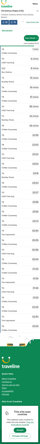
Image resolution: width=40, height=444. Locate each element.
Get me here (7, 30)
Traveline (6, 4)
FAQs (4, 388)
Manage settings (20, 436)
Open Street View (32, 22)
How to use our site (10, 385)
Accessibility (7, 391)
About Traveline (9, 379)
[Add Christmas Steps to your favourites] (37, 10)
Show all (23, 21)
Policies (5, 394)
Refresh (18, 38)
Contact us (7, 382)
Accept (20, 430)
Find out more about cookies (22, 423)
